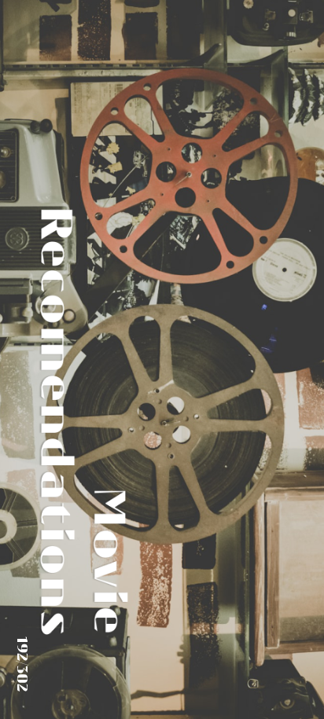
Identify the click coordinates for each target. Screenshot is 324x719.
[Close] (275, 625)
